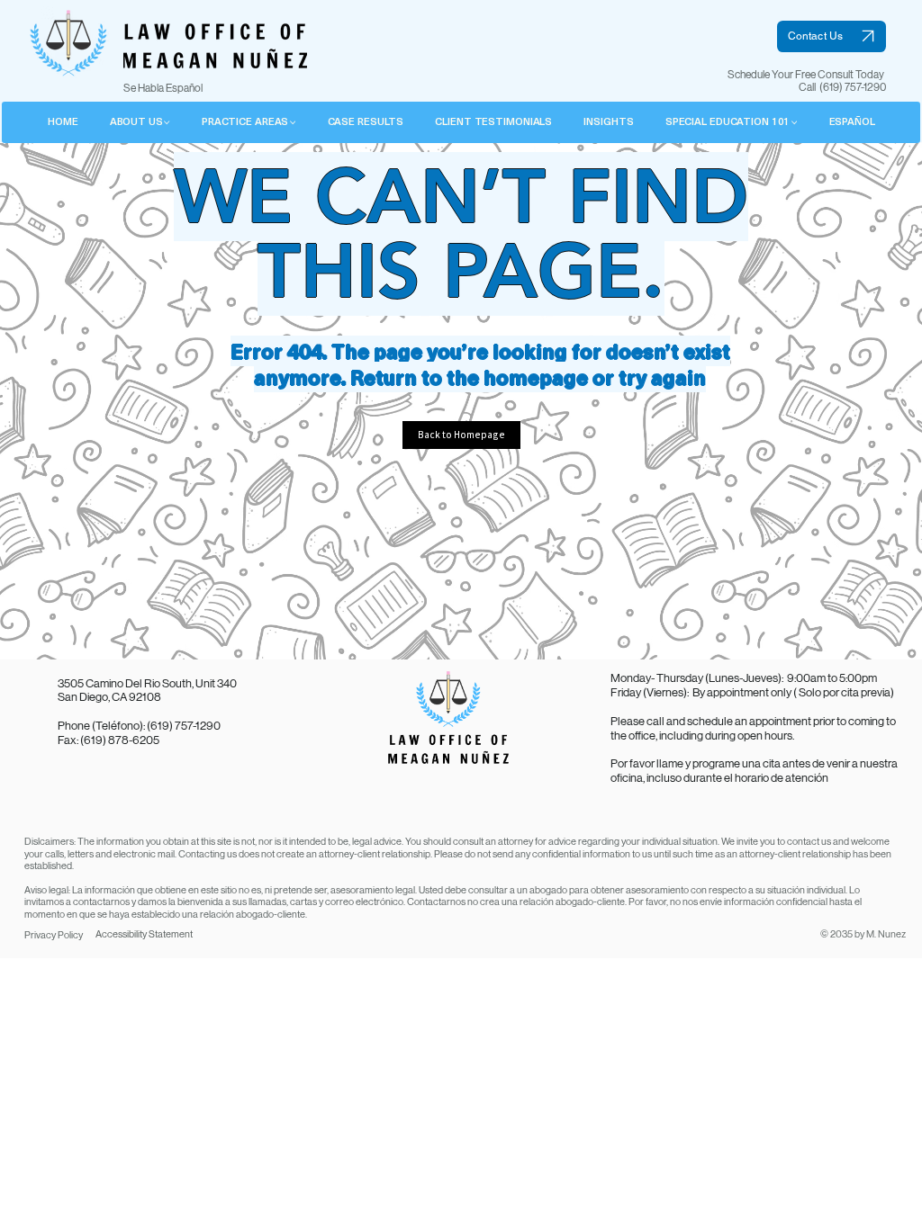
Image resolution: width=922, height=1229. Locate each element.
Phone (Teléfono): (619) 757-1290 (139, 725)
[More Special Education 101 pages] (794, 122)
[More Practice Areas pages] (292, 122)
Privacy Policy (53, 935)
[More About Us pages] (166, 122)
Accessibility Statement (144, 934)
